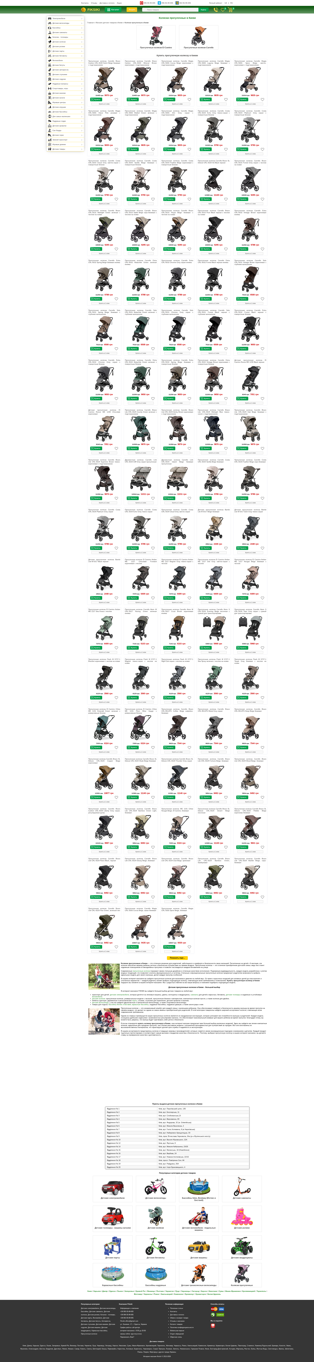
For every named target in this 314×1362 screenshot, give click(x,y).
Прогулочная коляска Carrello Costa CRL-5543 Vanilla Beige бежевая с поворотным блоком (141, 163)
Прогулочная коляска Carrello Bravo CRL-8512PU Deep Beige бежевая (250, 710)
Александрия (33, 1349)
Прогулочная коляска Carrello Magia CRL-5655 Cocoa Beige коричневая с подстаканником (177, 63)
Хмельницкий (167, 1294)
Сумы (221, 1291)
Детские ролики (242, 1228)
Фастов (247, 1349)
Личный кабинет (215, 3)
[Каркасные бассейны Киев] (113, 1274)
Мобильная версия (177, 1331)
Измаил (71, 1349)
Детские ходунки (59, 79)
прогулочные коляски (141, 971)
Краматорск (201, 1294)
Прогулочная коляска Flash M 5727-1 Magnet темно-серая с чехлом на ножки (141, 661)
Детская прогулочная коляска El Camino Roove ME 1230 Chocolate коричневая (104, 412)
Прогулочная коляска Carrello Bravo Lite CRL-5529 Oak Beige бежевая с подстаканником (250, 412)
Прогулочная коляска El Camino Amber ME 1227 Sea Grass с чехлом (104, 610)
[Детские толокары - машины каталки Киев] (113, 1216)
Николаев (213, 1291)
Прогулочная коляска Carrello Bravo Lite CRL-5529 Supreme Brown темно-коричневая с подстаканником (104, 462)
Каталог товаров (176, 1324)
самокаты (194, 995)
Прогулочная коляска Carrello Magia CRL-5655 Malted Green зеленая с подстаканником (141, 113)
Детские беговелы (156, 1258)
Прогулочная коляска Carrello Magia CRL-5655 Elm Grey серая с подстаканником (177, 113)
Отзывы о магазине (177, 1321)
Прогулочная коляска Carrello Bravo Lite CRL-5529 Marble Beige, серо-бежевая (250, 861)
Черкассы (148, 1294)
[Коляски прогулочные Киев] (242, 1274)
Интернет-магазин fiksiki (152, 1356)
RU (231, 3)
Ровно (156, 1294)
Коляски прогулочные (242, 1285)
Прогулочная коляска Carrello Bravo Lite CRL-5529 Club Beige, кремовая (177, 860)
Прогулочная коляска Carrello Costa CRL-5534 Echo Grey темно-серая (141, 511)
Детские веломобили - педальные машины (199, 1229)
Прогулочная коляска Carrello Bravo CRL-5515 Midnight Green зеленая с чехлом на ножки (104, 212)
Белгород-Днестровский (219, 1349)
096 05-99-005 (167, 3)
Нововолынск (185, 1349)
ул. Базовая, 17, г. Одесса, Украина (133, 1324)
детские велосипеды (100, 1002)
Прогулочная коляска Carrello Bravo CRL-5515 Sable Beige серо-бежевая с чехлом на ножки (141, 212)
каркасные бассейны (140, 1004)
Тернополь (261, 1291)
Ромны (139, 1352)
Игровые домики (59, 144)
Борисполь (138, 1349)
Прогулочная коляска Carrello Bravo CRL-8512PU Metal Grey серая (214, 710)
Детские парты (112, 1258)
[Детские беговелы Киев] (156, 1246)
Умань (288, 1346)
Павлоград (242, 1346)
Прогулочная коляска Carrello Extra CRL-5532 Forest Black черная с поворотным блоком (250, 312)
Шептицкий (97, 1349)
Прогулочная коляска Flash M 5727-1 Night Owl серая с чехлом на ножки (177, 660)
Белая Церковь (214, 1294)
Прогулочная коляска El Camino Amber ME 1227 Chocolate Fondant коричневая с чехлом (141, 561)
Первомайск (112, 1349)
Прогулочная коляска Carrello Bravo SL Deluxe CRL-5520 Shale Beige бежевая (141, 760)
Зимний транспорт (59, 140)
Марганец (239, 1349)
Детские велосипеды (155, 1198)
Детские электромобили (113, 1198)
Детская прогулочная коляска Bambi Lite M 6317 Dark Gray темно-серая (250, 511)
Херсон (204, 1291)
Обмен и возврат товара (179, 1318)
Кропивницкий (248, 1291)
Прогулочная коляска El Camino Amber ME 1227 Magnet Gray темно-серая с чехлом (177, 561)
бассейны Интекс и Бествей (120, 1004)
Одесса (112, 1291)
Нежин (64, 1349)
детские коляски (98, 999)
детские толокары (233, 995)
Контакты (85, 3)
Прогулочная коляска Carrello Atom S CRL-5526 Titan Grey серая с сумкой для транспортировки (250, 611)
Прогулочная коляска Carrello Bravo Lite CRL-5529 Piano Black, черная (104, 860)
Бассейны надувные (155, 1285)
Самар (77, 1349)
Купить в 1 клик (104, 104)
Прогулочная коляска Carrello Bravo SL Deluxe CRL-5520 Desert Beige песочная (214, 811)
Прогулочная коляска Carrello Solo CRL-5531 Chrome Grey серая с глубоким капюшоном (177, 312)
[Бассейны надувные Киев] (156, 1274)
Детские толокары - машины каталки (113, 1228)
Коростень (121, 1349)
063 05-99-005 (185, 3)
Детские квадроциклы (242, 1258)
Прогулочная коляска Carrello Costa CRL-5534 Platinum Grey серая (104, 511)
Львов (120, 1291)
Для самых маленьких (61, 116)
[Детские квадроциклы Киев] (242, 1246)
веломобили (97, 997)
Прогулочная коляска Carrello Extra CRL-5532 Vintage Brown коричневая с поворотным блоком (214, 362)
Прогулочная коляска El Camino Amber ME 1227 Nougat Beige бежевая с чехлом (250, 561)
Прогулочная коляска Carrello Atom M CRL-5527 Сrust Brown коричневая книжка (177, 611)
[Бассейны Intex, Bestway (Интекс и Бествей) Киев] (199, 1186)
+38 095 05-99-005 (126, 1311)
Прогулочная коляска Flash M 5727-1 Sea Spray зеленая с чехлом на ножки (214, 660)
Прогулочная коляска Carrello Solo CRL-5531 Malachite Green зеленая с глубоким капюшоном (141, 312)
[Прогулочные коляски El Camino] (156, 36)
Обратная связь (176, 1337)
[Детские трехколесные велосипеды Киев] (199, 1274)
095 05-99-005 (149, 3)
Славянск (250, 1346)
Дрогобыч (57, 1349)
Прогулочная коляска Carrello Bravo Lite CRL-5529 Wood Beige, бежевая (250, 760)
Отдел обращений (177, 1334)
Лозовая (169, 1349)
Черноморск (147, 1349)
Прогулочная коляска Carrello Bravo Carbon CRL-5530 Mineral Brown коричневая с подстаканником (141, 63)
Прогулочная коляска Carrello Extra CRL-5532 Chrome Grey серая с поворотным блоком (104, 362)
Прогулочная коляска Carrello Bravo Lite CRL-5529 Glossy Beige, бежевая (141, 860)
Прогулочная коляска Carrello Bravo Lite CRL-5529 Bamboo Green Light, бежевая (141, 811)
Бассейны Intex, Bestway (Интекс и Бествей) (199, 1199)
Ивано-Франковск (233, 1291)
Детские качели (58, 98)
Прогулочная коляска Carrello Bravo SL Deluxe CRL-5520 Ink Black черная (214, 162)
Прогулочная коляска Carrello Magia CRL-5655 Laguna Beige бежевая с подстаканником (214, 63)
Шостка (42, 1349)
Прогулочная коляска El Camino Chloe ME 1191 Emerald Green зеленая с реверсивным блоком (104, 711)
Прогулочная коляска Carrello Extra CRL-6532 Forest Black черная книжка (214, 261)
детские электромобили (119, 995)
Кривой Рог (141, 1291)
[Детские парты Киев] (113, 1246)
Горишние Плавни (197, 1349)
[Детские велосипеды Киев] (156, 1186)
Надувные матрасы (60, 84)
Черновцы (185, 1291)
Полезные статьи (176, 1308)
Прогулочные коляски (89, 1334)
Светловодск (273, 1349)
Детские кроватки (59, 126)
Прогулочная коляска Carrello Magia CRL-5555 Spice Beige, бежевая (177, 909)
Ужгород (195, 1291)
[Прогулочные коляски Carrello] (199, 36)
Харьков (97, 1291)
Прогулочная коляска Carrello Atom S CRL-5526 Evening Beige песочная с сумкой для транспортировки (214, 611)
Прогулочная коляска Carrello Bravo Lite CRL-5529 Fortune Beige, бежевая (214, 760)
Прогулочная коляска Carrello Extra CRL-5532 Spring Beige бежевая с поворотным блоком (177, 362)
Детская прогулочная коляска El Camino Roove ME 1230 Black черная (250, 361)
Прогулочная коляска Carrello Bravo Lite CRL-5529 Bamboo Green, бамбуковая (214, 861)
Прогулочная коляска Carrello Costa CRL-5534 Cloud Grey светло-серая (177, 511)
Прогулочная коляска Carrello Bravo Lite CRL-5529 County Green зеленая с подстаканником (141, 412)
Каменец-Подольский (263, 1346)
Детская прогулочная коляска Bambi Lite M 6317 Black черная (104, 560)
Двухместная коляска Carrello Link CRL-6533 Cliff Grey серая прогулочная (141, 461)
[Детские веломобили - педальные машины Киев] (199, 1216)
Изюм (207, 1349)
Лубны (253, 1349)
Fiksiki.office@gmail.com (129, 1321)
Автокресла (106, 1321)
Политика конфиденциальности (182, 1327)
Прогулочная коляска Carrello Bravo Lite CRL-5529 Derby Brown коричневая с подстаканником (177, 412)
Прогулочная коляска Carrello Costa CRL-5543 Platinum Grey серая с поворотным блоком (250, 113)
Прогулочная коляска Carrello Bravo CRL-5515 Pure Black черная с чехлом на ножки (214, 212)
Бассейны (56, 28)
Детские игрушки (59, 107)
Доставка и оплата (107, 3)
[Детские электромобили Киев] (113, 1186)
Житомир (138, 1294)
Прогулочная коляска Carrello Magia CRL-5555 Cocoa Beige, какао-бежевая (141, 909)
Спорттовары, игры (60, 88)
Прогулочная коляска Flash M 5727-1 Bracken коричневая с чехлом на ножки (104, 660)
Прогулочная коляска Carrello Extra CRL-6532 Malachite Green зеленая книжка (141, 262)
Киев (89, 1291)
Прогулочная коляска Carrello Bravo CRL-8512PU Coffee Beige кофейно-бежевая (177, 711)
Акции (119, 3)
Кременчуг (189, 1294)
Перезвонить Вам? (127, 1337)
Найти (203, 10)
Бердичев (49, 1349)
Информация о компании (129, 1308)
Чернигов (169, 1291)
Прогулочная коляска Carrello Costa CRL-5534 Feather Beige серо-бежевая (250, 461)
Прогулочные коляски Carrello (199, 48)
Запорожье (129, 1291)
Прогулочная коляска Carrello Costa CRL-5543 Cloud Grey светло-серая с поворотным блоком (104, 163)
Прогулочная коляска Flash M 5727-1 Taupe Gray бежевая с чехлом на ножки (250, 661)
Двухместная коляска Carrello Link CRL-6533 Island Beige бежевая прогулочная (177, 462)
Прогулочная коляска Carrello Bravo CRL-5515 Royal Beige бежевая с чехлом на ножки (177, 212)
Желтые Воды (261, 1349)
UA (226, 3)
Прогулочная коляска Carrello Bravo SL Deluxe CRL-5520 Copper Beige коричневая (104, 761)
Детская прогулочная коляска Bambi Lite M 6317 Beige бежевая (214, 511)
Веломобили (57, 60)
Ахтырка (232, 1349)
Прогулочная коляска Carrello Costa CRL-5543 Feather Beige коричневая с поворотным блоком (177, 163)
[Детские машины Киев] (199, 1246)
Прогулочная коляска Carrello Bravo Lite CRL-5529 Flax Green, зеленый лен (104, 909)
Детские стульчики (59, 74)
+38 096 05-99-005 (126, 1315)
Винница (151, 1291)
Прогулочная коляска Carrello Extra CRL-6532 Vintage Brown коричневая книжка (250, 212)
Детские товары (58, 149)
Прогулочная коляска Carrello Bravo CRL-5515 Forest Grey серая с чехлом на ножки (250, 163)
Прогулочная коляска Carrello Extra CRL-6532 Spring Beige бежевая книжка (104, 261)
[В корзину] (96, 99)
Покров (146, 1352)
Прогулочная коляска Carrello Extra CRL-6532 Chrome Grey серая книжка (177, 261)
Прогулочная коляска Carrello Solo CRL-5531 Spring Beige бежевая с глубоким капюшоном (104, 312)
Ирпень (281, 1349)
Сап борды (56, 130)
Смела (89, 1349)
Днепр (105, 1291)
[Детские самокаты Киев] (242, 1186)
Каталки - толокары (60, 37)
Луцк (177, 1291)
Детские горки (58, 135)
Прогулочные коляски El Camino (156, 48)
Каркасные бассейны (112, 1285)
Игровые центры (59, 102)
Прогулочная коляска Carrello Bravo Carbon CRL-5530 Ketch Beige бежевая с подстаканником (104, 63)
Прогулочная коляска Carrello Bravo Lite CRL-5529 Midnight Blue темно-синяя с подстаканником (214, 412)
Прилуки (162, 1349)
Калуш (104, 1349)
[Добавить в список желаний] (116, 99)
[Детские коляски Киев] (156, 1216)
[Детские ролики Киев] (242, 1216)
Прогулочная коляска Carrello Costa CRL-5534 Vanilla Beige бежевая (214, 461)
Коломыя (129, 1349)
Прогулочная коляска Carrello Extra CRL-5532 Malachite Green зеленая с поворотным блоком (141, 362)
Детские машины (198, 1258)
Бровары (275, 1346)
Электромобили (58, 18)
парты (134, 1001)
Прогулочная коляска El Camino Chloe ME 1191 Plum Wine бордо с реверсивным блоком (141, 711)
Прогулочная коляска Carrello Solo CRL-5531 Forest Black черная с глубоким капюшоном (214, 312)
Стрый (155, 1349)
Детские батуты (58, 65)
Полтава (160, 1291)
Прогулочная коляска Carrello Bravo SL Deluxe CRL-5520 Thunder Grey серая (177, 760)
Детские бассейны (59, 112)
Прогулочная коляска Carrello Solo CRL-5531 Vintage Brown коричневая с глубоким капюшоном (250, 262)
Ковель (83, 1349)
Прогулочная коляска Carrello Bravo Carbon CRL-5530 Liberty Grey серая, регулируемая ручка (104, 811)
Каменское (178, 1294)
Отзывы (94, 3)
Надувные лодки (59, 121)
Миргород (153, 1352)
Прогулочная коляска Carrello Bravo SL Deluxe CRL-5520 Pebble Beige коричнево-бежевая (250, 811)
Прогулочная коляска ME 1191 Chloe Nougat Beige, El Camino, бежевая (177, 810)
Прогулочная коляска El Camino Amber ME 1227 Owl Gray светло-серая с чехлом (214, 561)
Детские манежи (59, 93)
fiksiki (93, 10)
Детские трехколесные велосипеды (198, 1285)
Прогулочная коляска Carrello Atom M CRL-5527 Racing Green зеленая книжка (141, 611)
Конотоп (282, 1346)
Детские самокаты (242, 1198)
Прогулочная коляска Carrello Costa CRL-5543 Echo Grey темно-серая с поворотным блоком (214, 113)
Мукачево (24, 1349)
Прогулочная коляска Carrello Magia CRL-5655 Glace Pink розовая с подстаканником (104, 113)
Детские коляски (156, 1228)
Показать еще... (177, 958)
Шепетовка (289, 1349)
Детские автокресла (60, 70)
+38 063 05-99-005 (126, 1318)
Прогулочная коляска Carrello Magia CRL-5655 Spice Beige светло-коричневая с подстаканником (250, 63)
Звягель (176, 1349)
